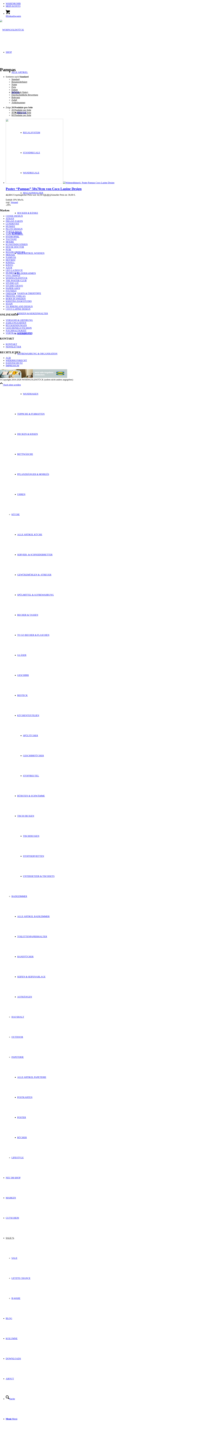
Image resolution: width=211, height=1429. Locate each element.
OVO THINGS (13, 275)
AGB (8, 358)
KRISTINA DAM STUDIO (19, 301)
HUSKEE (10, 226)
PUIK (8, 249)
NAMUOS (11, 257)
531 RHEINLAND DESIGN (19, 306)
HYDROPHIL (12, 236)
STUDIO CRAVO (14, 286)
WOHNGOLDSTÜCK (16, 278)
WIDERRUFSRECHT (16, 360)
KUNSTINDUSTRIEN (17, 244)
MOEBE (10, 242)
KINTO (9, 265)
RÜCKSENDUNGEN (16, 325)
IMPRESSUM (12, 365)
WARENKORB (13, 3)
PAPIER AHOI (13, 288)
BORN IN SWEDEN (16, 298)
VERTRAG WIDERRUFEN (19, 333)
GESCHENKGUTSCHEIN (19, 328)
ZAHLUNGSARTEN (16, 323)
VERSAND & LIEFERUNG (19, 320)
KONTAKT (11, 344)
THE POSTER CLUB (16, 280)
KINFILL (10, 262)
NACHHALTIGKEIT (16, 330)
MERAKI (10, 255)
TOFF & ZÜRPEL (14, 234)
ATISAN (10, 218)
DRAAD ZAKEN (14, 221)
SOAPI (9, 304)
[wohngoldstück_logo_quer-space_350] (12, 30)
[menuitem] (108, 3)
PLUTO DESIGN (14, 229)
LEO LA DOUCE (14, 270)
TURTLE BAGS (14, 231)
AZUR (9, 267)
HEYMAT (11, 260)
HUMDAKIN (12, 273)
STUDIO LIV (12, 283)
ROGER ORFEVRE (15, 252)
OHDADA (11, 293)
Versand (14, 202)
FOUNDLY (11, 291)
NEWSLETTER (13, 347)
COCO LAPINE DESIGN (18, 309)
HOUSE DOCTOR (15, 247)
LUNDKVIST (12, 224)
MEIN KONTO (13, 6)
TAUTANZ (11, 239)
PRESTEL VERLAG (16, 296)
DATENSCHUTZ (14, 363)
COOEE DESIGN (14, 216)
